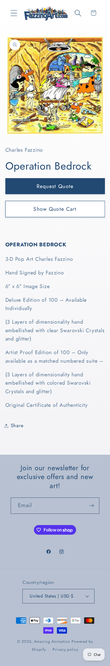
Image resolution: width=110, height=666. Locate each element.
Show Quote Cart (55, 209)
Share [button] (17, 425)
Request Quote (55, 186)
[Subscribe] (91, 505)
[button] (13, 13)
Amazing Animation (52, 641)
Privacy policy (65, 649)
